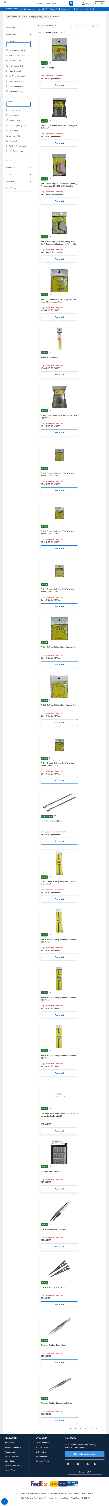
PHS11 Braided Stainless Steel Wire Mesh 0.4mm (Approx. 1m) (58, 590)
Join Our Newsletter (27, 9)
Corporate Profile (42, 1461)
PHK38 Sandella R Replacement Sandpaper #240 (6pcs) (58, 1056)
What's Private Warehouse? (60, 9)
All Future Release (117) (18, 76)
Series (8, 161)
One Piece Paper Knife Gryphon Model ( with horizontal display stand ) (59, 1114)
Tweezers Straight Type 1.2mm (53, 1345)
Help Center (78, 9)
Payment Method (42, 1456)
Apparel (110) (14, 136)
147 (94, 26)
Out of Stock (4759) (17, 56)
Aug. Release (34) (16, 86)
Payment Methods (12, 1456)
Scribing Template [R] (50, 1171)
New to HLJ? (42, 9)
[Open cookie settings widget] (4, 1501)
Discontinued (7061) (17, 50)
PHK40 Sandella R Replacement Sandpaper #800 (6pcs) (58, 998)
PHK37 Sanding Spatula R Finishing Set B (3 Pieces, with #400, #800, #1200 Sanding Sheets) (59, 186)
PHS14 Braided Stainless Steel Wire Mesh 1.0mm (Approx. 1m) (58, 764)
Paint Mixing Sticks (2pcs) (51, 820)
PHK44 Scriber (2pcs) (49, 357)
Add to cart (59, 85)
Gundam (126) (14, 120)
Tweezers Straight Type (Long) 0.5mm (56, 1403)
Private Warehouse (43, 1442)
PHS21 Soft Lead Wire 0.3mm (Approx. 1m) (58, 647)
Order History (41, 1452)
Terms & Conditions (12, 1465)
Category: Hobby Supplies (40, 16)
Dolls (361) (13, 131)
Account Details (42, 1447)
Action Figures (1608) (17, 126)
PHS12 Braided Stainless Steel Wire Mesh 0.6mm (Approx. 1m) (58, 532)
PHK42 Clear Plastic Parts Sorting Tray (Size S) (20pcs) (59, 126)
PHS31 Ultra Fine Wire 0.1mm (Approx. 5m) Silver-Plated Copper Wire (58, 300)
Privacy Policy (10, 1470)
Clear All (56, 16)
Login (88, 3)
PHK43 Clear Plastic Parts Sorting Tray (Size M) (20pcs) (59, 416)
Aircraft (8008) (14, 110)
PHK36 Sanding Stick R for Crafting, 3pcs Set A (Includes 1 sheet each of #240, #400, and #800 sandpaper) (58, 244)
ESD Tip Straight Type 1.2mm (53, 1287)
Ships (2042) (14, 115)
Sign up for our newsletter (85, 1454)
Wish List (88, 9)
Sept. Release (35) (16, 81)
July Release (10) (16, 91)
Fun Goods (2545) (16, 151)
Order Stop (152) (15, 71)
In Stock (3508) (15, 61)
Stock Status (10, 1461)
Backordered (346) (16, 66)
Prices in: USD (85, 1472)
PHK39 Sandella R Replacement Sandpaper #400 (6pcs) (58, 940)
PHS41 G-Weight (47, 67)
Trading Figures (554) (17, 146)
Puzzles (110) (14, 141)
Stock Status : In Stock (17, 16)
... (89, 26)
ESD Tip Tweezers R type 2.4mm (54, 1229)
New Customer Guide (13, 1447)
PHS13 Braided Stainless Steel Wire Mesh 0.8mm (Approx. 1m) (58, 474)
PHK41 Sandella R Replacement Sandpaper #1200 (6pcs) (58, 882)
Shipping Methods (11, 1452)
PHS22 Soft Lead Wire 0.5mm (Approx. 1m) (58, 705)
